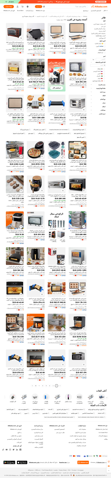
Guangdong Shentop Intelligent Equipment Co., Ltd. (56, 205)
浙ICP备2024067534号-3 (100, 475)
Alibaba (85, 16)
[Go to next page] (32, 385)
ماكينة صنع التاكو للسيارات (78, 129)
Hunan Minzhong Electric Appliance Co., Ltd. (36, 274)
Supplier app (63, 462)
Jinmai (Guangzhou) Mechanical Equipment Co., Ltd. (77, 85)
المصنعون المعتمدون (59, 429)
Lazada (55, 470)
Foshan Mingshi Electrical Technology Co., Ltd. (77, 204)
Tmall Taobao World (47, 470)
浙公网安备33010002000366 (84, 475)
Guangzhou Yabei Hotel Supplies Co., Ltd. (36, 53)
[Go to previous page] (60, 385)
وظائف (106, 439)
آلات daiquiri (101, 413)
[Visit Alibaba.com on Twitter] (13, 450)
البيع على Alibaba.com (16, 429)
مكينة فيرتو (45, 413)
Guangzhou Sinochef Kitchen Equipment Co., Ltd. (77, 238)
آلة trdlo (50, 409)
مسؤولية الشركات (103, 436)
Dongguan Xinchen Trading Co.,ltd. (15, 122)
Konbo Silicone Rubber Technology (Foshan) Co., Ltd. (56, 51)
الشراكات (19, 442)
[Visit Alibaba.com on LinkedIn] (17, 450)
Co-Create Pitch (103, 432)
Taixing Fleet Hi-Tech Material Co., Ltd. (77, 52)
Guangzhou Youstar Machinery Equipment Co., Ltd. (77, 170)
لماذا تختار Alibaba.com (102, 429)
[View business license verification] (71, 475)
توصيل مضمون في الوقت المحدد (78, 436)
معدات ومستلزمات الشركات (73, 16)
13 (35, 385)
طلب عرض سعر (60, 432)
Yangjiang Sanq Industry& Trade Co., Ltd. (15, 206)
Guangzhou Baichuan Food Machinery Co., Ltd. (36, 87)
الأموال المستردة (39, 439)
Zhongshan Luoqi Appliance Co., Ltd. (15, 274)
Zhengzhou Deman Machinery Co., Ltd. (36, 121)
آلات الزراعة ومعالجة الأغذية (57, 16)
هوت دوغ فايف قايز (15, 413)
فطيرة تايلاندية (74, 413)
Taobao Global (62, 470)
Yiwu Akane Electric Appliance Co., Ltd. (56, 274)
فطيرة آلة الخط (10, 409)
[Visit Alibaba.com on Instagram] (10, 450)
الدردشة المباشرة (38, 432)
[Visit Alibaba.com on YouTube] (7, 450)
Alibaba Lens (101, 462)
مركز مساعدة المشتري (37, 429)
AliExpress (31, 470)
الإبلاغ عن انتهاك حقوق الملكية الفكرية (35, 443)
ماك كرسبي (35, 413)
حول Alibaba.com (103, 425)
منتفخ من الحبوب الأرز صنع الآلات (45, 133)
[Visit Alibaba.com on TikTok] (3, 450)
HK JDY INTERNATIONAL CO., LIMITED (36, 204)
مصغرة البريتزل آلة (24, 129)
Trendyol (74, 470)
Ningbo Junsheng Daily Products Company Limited (56, 123)
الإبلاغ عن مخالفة (39, 447)
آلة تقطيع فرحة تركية (22, 409)
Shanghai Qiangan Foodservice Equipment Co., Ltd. (15, 170)
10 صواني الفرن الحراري (62, 409)
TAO (69, 470)
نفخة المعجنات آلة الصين (87, 413)
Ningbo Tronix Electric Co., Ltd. (36, 167)
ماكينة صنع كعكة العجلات (37, 409)
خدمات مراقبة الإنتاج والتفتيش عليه (77, 442)
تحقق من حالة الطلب (16, 436)
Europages (81, 470)
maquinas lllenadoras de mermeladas (58, 129)
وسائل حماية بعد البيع (81, 439)
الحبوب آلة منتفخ (80, 137)
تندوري (25, 413)
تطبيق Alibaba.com (34, 462)
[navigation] (97, 201)
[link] (108, 461)
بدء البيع (20, 432)
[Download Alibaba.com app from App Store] (22, 462)
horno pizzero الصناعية (78, 409)
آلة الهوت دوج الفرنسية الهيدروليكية (96, 409)
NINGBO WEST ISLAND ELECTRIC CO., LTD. (15, 241)
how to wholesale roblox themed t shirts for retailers (91, 417)
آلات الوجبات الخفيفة (42, 16)
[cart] (22, 7)
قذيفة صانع (30, 133)
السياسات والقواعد (81, 445)
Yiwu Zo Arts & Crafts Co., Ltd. (16, 89)
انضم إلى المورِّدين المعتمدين (14, 439)
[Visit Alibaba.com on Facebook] (20, 450)
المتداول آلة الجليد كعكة (79, 133)
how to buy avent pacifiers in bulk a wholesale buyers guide (58, 417)
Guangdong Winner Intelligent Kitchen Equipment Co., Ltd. (36, 238)
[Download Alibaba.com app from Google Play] (9, 462)
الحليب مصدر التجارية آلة (39, 129)
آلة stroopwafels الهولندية (63, 133)
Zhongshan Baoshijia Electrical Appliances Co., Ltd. (15, 51)
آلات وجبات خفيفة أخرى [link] (28, 16)
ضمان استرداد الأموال (80, 432)
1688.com (37, 470)
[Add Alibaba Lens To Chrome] (83, 462)
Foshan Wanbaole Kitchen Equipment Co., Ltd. (77, 123)
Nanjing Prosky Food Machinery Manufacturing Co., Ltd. (77, 274)
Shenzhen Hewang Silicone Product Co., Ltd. (56, 170)
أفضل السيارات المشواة (18, 133)
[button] (44, 7)
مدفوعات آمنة (82, 429)
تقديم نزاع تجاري (39, 436)
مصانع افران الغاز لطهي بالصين (59, 413)
